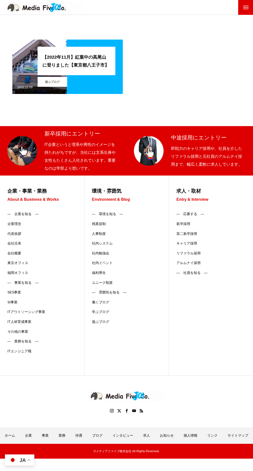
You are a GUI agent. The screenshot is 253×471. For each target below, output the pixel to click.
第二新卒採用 (186, 234)
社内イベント (102, 263)
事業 (45, 435)
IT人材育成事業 (19, 322)
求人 (146, 435)
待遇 (78, 435)
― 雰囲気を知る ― (109, 292)
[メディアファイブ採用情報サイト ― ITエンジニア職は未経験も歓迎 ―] (43, 7)
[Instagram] (111, 410)
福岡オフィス (17, 273)
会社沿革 (14, 243)
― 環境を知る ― (107, 214)
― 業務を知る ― (23, 341)
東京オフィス (17, 263)
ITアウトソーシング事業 (26, 312)
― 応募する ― (190, 214)
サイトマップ (238, 435)
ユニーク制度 (102, 283)
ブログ (97, 435)
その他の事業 (17, 332)
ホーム (10, 435)
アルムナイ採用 (188, 263)
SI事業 (12, 302)
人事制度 (99, 234)
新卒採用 (183, 224)
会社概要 (14, 253)
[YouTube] (133, 410)
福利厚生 (99, 273)
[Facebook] (126, 410)
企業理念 (14, 224)
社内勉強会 (100, 253)
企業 (28, 435)
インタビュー (122, 435)
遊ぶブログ (52, 82)
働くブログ (100, 302)
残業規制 (99, 224)
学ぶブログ (100, 312)
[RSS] (141, 410)
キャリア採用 (186, 243)
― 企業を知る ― (23, 214)
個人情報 (190, 435)
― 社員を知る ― (192, 273)
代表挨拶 (14, 234)
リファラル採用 (188, 253)
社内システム (102, 243)
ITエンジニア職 (19, 351)
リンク (212, 435)
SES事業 (14, 292)
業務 (62, 435)
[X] (119, 410)
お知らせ (167, 435)
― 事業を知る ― (23, 283)
